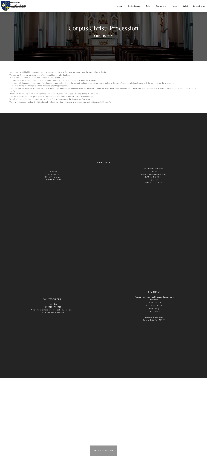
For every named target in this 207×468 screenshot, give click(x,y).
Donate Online (199, 6)
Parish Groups (134, 6)
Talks (148, 6)
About (119, 6)
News (174, 6)
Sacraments (161, 6)
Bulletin (185, 6)
